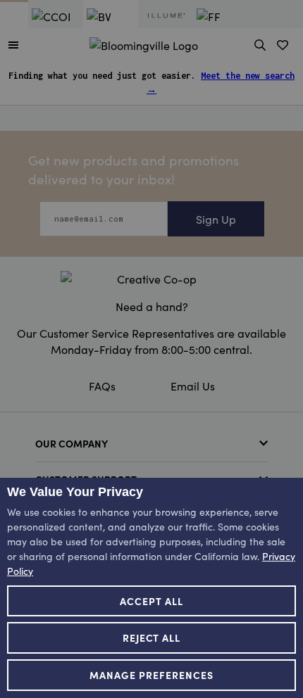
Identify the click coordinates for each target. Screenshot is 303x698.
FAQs (102, 385)
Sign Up (216, 219)
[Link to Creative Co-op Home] (151, 278)
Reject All (152, 637)
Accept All (151, 601)
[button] (13, 44)
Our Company (71, 443)
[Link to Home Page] (143, 43)
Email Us (193, 385)
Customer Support (86, 479)
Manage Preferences (151, 675)
